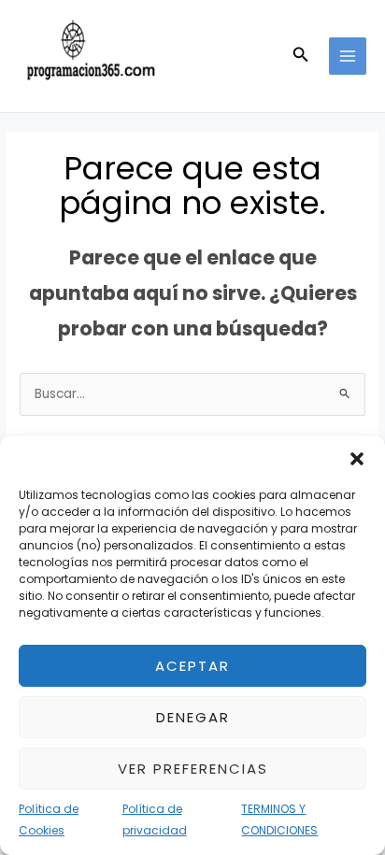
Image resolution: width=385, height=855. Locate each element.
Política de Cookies (48, 819)
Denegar (193, 717)
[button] (357, 458)
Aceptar (192, 666)
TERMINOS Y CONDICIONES (279, 819)
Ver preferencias (193, 768)
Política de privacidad (154, 819)
